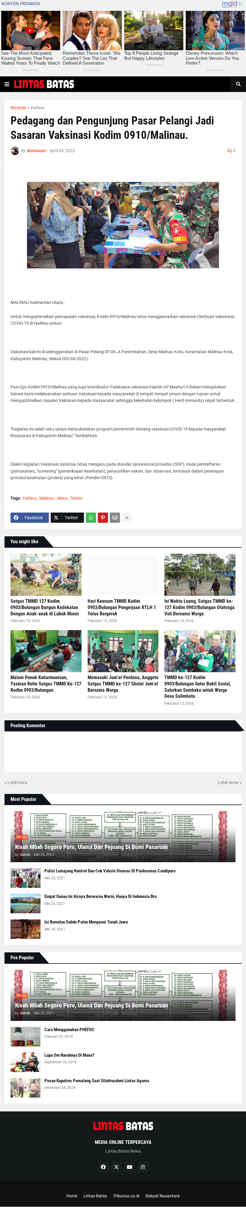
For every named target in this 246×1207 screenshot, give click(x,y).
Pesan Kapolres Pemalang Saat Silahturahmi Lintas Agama (96, 1080)
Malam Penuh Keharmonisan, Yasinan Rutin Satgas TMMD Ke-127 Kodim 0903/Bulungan (45, 684)
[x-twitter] (116, 1167)
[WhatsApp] (91, 518)
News (62, 498)
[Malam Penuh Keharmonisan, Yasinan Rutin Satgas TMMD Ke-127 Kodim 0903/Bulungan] (46, 651)
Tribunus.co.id (126, 1195)
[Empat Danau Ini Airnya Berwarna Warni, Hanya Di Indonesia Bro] (25, 903)
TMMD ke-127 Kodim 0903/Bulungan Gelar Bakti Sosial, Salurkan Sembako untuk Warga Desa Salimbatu (197, 687)
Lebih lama (228, 782)
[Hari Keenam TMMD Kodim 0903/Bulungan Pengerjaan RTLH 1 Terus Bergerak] (123, 575)
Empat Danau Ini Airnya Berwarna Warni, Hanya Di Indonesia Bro (100, 896)
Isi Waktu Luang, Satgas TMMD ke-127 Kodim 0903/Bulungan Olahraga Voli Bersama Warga (199, 607)
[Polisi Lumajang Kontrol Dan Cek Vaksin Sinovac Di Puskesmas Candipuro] (25, 878)
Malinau (46, 498)
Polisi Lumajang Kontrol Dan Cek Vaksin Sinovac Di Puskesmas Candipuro (110, 871)
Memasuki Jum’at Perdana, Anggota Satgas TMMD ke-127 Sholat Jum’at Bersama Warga (123, 684)
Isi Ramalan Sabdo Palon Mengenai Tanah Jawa (86, 922)
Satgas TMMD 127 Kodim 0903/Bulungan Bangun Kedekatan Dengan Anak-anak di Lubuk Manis (44, 607)
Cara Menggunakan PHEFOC (69, 1029)
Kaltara (37, 108)
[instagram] (143, 1167)
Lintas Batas (95, 1195)
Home (71, 1195)
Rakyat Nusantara (163, 1195)
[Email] (115, 518)
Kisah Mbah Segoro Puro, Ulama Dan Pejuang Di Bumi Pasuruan (91, 846)
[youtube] (129, 1167)
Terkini (76, 498)
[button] (7, 84)
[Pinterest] (103, 518)
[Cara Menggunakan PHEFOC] (25, 1036)
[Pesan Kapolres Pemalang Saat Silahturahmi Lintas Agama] (25, 1088)
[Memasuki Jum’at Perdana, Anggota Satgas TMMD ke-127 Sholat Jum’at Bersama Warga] (123, 651)
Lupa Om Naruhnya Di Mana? (69, 1055)
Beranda (18, 108)
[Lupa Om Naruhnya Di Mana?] (25, 1062)
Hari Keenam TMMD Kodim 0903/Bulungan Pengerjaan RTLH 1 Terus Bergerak (122, 607)
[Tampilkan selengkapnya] (127, 518)
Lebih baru (17, 782)
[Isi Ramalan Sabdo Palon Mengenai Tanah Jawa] (25, 929)
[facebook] (103, 1167)
